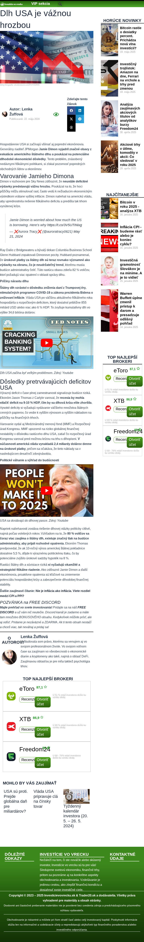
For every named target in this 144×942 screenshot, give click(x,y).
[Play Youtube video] (46, 342)
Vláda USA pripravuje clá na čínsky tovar (46, 798)
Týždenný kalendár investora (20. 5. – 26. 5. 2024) (75, 816)
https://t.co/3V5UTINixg (64, 225)
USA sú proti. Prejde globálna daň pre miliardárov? (16, 801)
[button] (40, 3)
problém (60, 159)
